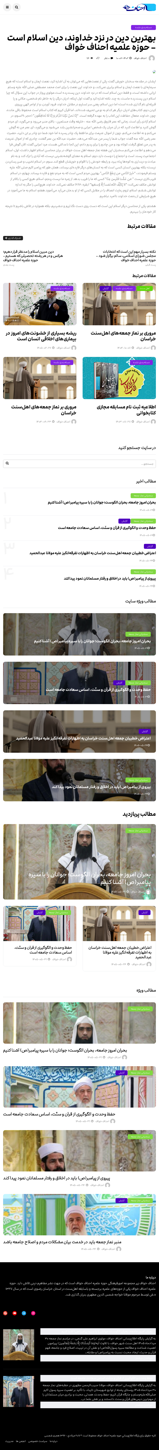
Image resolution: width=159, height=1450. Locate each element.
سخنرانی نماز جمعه (143, 495)
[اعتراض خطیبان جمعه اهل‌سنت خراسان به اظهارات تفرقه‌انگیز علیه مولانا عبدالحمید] (119, 923)
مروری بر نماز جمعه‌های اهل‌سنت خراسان (123, 336)
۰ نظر (107, 58)
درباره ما (54, 1441)
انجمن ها (21, 1441)
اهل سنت (145, 288)
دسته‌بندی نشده (143, 27)
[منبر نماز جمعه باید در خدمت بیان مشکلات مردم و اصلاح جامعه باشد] (79, 1214)
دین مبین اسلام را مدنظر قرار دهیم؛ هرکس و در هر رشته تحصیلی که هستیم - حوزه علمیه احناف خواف (33, 258)
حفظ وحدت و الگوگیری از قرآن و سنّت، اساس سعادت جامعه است (107, 528)
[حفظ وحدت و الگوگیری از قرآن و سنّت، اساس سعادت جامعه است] (39, 923)
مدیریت (9, 1441)
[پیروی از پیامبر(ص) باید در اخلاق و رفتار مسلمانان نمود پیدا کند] (79, 1150)
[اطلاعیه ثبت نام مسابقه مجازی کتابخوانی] (119, 378)
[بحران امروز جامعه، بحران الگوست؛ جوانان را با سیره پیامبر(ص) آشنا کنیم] (79, 1023)
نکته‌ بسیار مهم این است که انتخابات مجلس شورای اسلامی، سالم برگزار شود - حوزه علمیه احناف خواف (126, 258)
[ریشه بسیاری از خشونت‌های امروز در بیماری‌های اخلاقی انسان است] (39, 304)
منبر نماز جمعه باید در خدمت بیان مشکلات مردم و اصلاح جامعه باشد (62, 1242)
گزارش (105, 288)
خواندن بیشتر (98, 1358)
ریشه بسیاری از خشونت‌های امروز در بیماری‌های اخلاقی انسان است (41, 336)
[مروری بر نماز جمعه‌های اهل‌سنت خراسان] (119, 304)
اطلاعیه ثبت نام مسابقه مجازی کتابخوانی (126, 410)
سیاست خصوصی (37, 1441)
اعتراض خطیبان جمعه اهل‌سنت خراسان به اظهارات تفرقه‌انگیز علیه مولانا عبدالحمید (92, 553)
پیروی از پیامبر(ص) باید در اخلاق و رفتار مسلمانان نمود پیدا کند (110, 578)
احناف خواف (140, 58)
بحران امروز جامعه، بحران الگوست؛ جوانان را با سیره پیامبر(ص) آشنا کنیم (102, 502)
